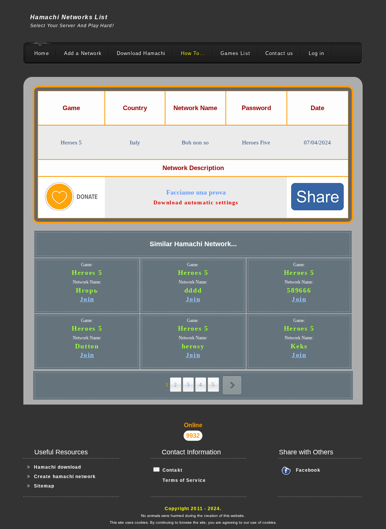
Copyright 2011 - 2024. (193, 508)
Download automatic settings (195, 202)
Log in (317, 53)
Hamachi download (57, 467)
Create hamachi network (65, 476)
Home (41, 53)
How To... (193, 53)
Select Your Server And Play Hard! (72, 25)
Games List (235, 53)
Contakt (170, 470)
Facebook (308, 470)
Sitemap (44, 486)
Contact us (279, 53)
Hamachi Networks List (68, 17)
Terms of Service (179, 480)
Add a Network (83, 53)
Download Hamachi (141, 53)
